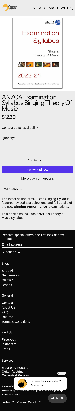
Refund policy (35, 390)
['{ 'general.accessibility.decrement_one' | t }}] (3, 146)
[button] (51, 8)
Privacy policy (53, 390)
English (6, 401)
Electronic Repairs (15, 367)
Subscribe (9, 252)
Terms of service (11, 394)
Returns (7, 317)
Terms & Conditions (16, 321)
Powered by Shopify (13, 390)
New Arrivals (11, 275)
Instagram (9, 344)
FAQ (5, 312)
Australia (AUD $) (27, 401)
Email (6, 349)
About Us (8, 307)
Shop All (8, 270)
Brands (7, 285)
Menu (38, 8)
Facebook (9, 339)
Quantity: (8, 138)
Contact (7, 303)
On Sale (7, 280)
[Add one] (17, 146)
